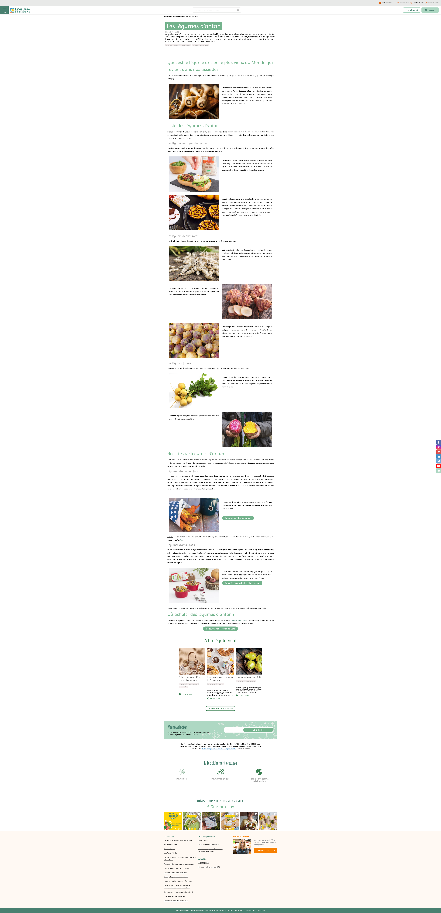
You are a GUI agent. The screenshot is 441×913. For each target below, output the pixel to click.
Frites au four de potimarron (238, 518)
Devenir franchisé (412, 10)
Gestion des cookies (182, 910)
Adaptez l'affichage (387, 3)
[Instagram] (438, 447)
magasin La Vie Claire (238, 620)
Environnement (193, 684)
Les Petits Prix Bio (170, 853)
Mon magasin (430, 10)
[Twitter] (438, 461)
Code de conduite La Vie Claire (175, 872)
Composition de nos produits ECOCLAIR (178, 892)
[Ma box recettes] (438, 470)
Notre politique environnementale (176, 877)
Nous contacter (404, 3)
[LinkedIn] (438, 456)
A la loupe (240, 681)
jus (181, 540)
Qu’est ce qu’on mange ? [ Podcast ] (177, 868)
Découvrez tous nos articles (220, 708)
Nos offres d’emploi (418, 3)
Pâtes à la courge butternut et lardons (242, 583)
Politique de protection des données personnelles (219, 749)
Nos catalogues (169, 849)
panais (176, 45)
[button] (173, 821)
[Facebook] (438, 442)
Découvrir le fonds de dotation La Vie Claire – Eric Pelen (180, 858)
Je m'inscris (258, 730)
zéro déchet (183, 687)
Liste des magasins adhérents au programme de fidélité (210, 850)
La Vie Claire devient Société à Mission (178, 840)
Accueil (166, 16)
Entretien (183, 684)
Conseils (173, 16)
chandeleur (212, 684)
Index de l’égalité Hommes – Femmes (178, 881)
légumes (169, 45)
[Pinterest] (438, 451)
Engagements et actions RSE (209, 867)
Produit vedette (185, 45)
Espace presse (203, 863)
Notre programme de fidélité (208, 844)
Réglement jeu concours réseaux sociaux (179, 864)
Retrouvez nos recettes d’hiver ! (220, 629)
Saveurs (180, 16)
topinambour (204, 45)
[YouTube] (438, 466)
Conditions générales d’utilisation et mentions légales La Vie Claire (211, 910)
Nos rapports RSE (170, 844)
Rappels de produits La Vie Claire (176, 901)
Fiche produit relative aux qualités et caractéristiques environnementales (177, 886)
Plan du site (238, 910)
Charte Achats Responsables (174, 896)
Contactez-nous (250, 910)
